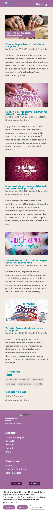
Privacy (9, 465)
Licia (10, 49)
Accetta (9, 507)
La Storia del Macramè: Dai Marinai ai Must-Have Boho (26, 113)
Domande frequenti (16, 437)
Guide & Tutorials (38, 49)
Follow (16, 483)
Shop (8, 451)
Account (10, 444)
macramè (24, 379)
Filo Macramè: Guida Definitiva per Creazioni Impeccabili (26, 261)
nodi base (11, 384)
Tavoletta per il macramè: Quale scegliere (25, 45)
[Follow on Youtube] (26, 483)
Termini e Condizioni (16, 469)
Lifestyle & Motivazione (17, 120)
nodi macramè (24, 384)
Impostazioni (37, 507)
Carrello (10, 448)
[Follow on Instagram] (8, 483)
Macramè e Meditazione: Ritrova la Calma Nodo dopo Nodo (26, 187)
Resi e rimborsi (13, 472)
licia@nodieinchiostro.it (13, 423)
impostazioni (10, 502)
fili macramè (12, 379)
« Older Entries (12, 371)
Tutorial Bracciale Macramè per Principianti (24, 329)
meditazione (37, 379)
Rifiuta (22, 507)
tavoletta (38, 384)
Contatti (10, 441)
